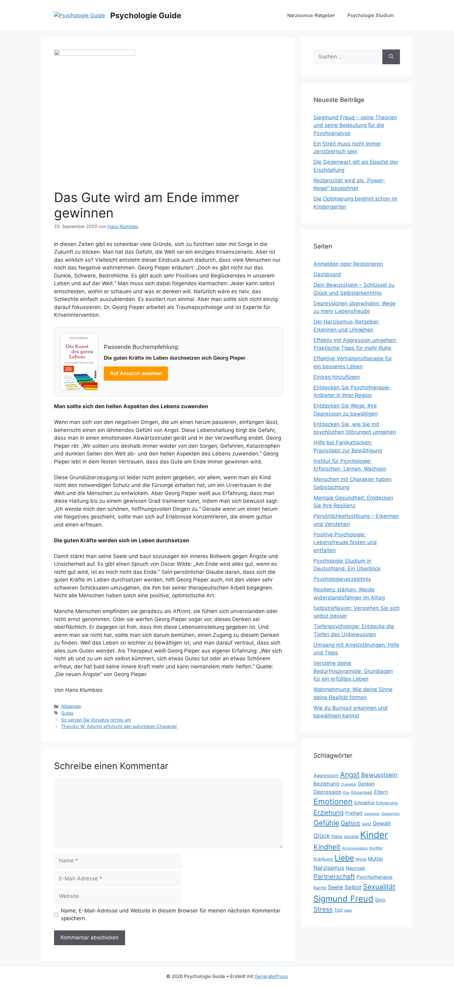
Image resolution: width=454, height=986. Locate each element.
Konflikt (376, 848)
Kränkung (323, 858)
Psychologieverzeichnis (342, 579)
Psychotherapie (374, 877)
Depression (327, 792)
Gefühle (326, 823)
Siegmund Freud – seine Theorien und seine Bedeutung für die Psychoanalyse (355, 125)
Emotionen (333, 801)
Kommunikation (355, 848)
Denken (366, 784)
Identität (351, 836)
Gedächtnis (390, 813)
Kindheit (326, 847)
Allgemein (71, 706)
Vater (348, 910)
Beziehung (326, 784)
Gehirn (350, 823)
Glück (321, 836)
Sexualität (379, 886)
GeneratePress (271, 976)
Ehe (346, 792)
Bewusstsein (379, 775)
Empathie (364, 803)
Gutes (67, 713)
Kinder (374, 834)
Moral (360, 859)
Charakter (348, 784)
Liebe (344, 857)
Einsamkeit (361, 792)
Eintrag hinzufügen (336, 377)
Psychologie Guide (145, 15)
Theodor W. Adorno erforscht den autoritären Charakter (119, 726)
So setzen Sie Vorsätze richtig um (96, 719)
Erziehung (328, 812)
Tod (338, 910)
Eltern (381, 792)
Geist (366, 824)
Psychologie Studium (370, 15)
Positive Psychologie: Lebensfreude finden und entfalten (345, 542)
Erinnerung (386, 802)
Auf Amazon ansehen (136, 373)
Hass (337, 836)
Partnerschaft (334, 876)
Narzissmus (328, 867)
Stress (323, 909)
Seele (335, 887)
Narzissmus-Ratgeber (311, 15)
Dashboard (327, 274)
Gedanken (372, 814)
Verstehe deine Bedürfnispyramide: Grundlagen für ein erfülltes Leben (353, 671)
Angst (349, 774)
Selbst (353, 887)
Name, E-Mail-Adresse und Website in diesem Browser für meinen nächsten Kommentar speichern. (170, 915)
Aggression (325, 775)
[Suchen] (391, 56)
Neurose (355, 868)
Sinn (380, 900)
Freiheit (354, 813)
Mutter (375, 859)
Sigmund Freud (343, 898)
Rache (319, 887)
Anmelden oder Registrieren (348, 264)
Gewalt (381, 823)
